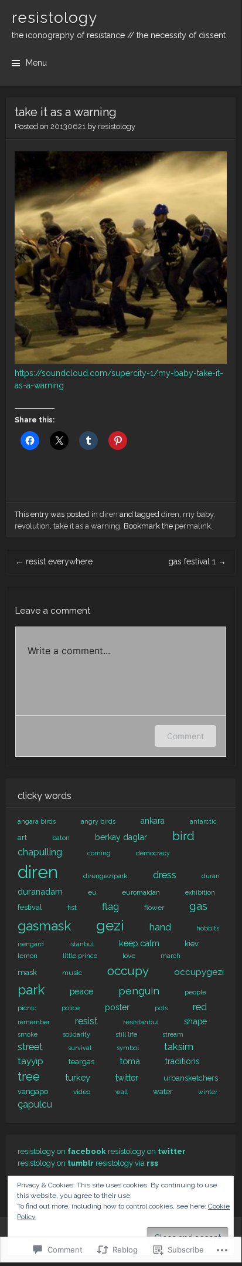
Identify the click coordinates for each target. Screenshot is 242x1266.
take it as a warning (86, 526)
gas (198, 906)
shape (195, 1021)
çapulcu (35, 1104)
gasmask (44, 925)
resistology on (62, 1151)
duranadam (40, 891)
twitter (126, 1077)
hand (160, 927)
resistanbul (141, 1022)
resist (86, 1021)
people (195, 992)
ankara (153, 820)
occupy (128, 970)
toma (130, 1061)
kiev (192, 943)
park (31, 989)
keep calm (139, 943)
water (163, 1091)
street (30, 1046)
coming (99, 853)
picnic (27, 1008)
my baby (198, 514)
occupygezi (199, 972)
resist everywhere (54, 561)
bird (183, 836)
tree (29, 1076)
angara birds (37, 821)
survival (79, 1047)
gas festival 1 (197, 561)
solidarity (76, 1034)
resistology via (127, 1163)
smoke (28, 1034)
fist (72, 907)
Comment (185, 736)
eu (92, 892)
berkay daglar (121, 837)
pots (161, 1007)
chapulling (40, 852)
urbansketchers (190, 1078)
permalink (193, 526)
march (170, 955)
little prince (80, 955)
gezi (110, 925)
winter (207, 1091)
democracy (153, 853)
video (81, 1092)
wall (121, 1091)
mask (27, 972)
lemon (28, 956)
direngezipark (105, 876)
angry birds (98, 821)
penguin (138, 990)
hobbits (207, 928)
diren (109, 514)
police (71, 1007)
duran (211, 875)
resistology (54, 17)
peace (81, 991)
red (200, 1007)
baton (61, 837)
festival (30, 907)
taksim (178, 1046)
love (128, 956)
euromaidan (141, 892)
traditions (182, 1061)
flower (154, 907)
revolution (32, 526)
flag (110, 906)
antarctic (203, 821)
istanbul (81, 943)
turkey (77, 1077)
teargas (81, 1061)
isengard (31, 943)
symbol (128, 1047)
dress (164, 875)
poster (117, 1007)
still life (126, 1034)
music (72, 973)
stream (172, 1034)
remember (34, 1021)
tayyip (30, 1061)
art (22, 837)
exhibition (200, 892)
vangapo (33, 1091)
